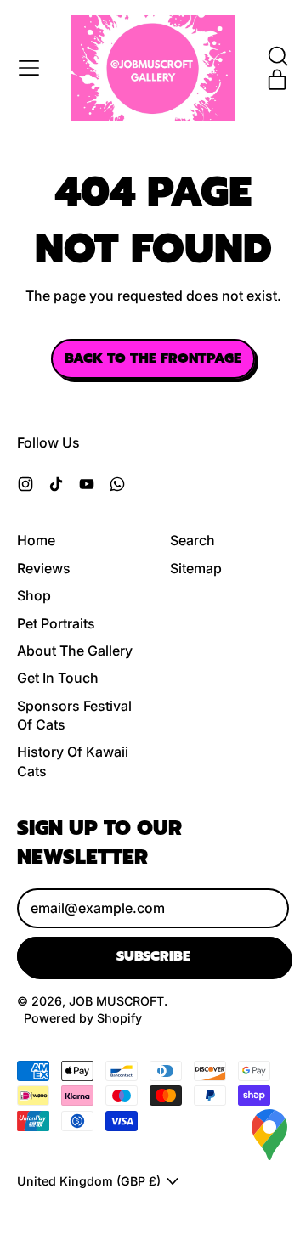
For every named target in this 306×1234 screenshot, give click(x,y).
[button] (277, 56)
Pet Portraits (56, 623)
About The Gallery (75, 650)
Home (36, 540)
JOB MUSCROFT (116, 1001)
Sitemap (196, 568)
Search (192, 540)
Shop (34, 595)
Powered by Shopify (83, 1018)
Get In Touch (58, 677)
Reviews (44, 568)
